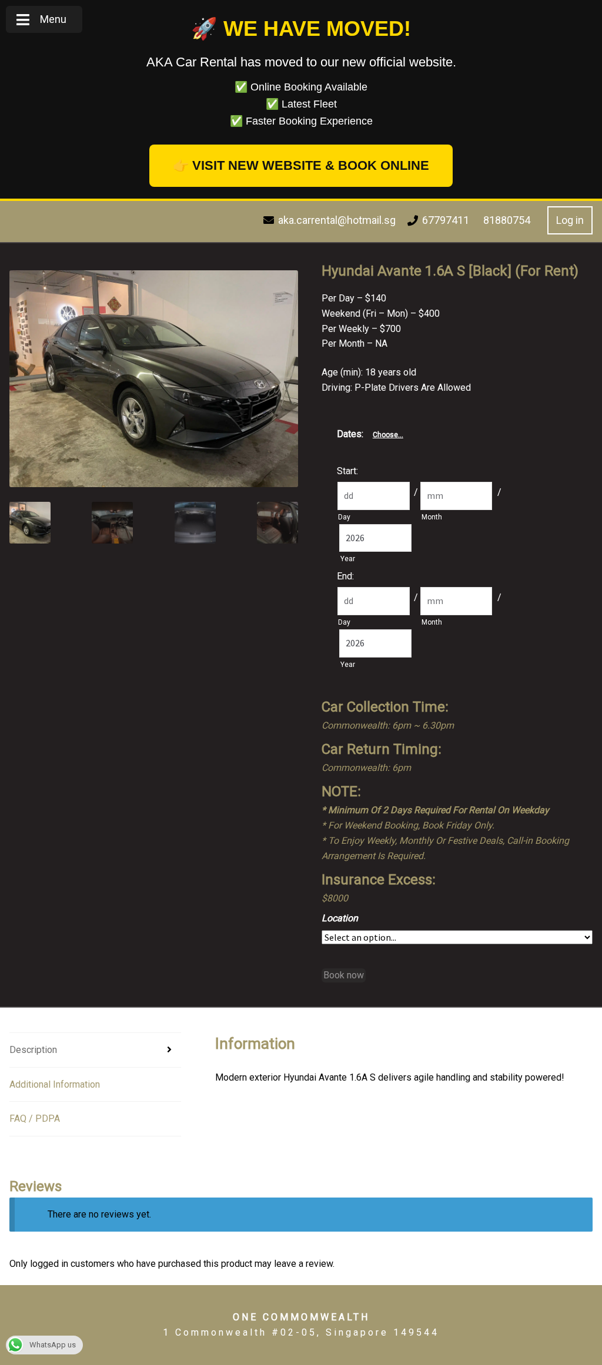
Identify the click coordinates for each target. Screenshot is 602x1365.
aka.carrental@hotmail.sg (337, 220)
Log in (570, 220)
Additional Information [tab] (54, 1084)
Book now (343, 975)
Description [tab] (33, 1049)
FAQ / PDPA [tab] (34, 1118)
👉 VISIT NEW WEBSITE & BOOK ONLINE (301, 165)
